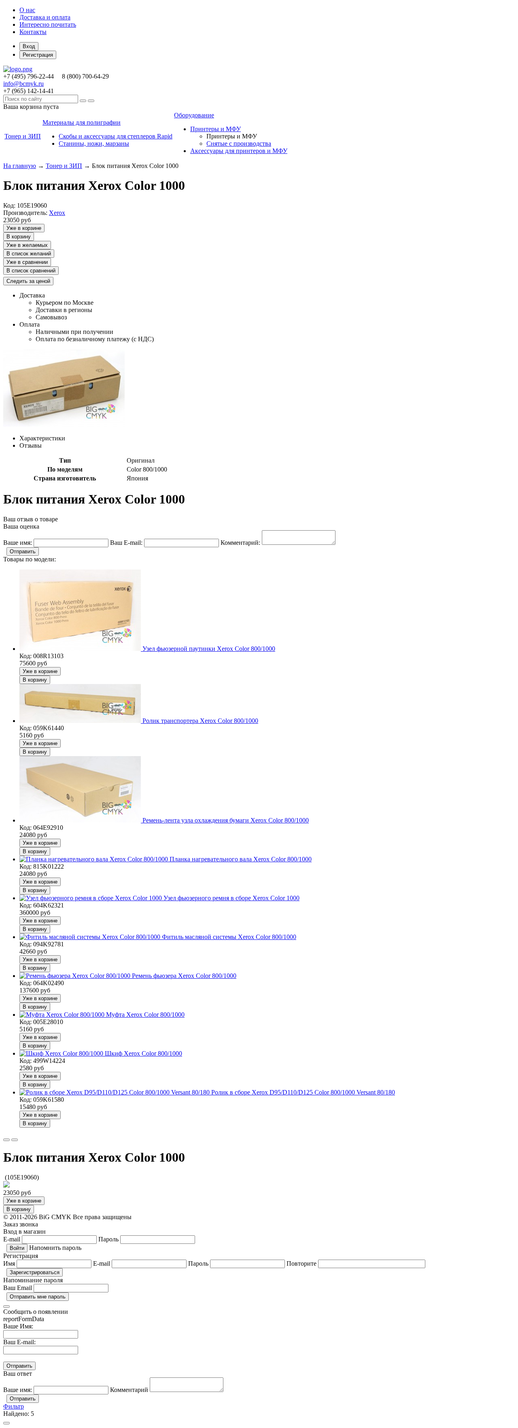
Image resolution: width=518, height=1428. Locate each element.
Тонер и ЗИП (64, 165)
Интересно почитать (47, 24)
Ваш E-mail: (19, 1342)
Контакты (33, 31)
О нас (27, 9)
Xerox (57, 212)
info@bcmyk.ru (23, 83)
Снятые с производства (238, 143)
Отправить (23, 551)
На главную (19, 165)
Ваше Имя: (18, 1326)
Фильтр (13, 1406)
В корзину (18, 237)
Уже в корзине (23, 228)
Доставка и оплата (44, 17)
